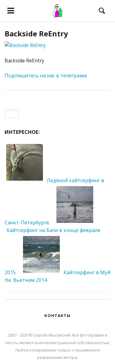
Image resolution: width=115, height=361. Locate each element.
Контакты (57, 315)
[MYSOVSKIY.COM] (57, 10)
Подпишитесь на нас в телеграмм (46, 75)
